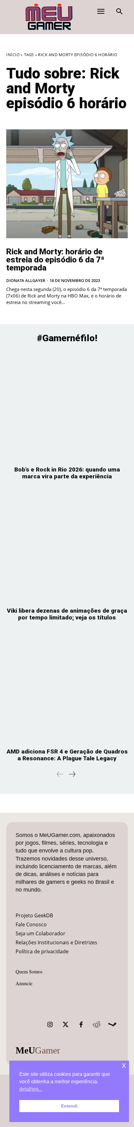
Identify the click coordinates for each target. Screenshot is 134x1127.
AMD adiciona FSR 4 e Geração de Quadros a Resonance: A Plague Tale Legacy (67, 755)
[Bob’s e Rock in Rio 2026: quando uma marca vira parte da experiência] (67, 405)
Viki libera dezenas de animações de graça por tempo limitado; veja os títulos (67, 614)
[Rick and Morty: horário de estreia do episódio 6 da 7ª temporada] (67, 183)
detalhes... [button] (30, 1089)
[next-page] (72, 774)
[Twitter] (65, 1024)
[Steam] (112, 1024)
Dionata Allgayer (25, 280)
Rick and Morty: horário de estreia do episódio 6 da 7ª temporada (55, 259)
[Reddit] (96, 1024)
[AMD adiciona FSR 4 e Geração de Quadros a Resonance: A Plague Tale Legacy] (67, 687)
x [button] (124, 1065)
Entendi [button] (69, 1105)
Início (13, 54)
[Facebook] (81, 1024)
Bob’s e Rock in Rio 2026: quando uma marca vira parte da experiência (67, 473)
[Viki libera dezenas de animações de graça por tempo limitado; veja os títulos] (67, 546)
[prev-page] (60, 774)
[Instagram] (50, 1024)
